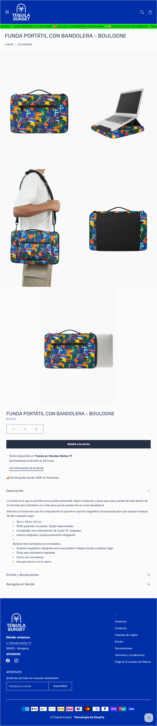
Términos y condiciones (130, 655)
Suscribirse (60, 686)
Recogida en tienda (20, 584)
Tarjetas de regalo (126, 635)
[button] (8, 12)
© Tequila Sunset (61, 717)
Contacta (121, 628)
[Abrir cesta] (150, 12)
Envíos (119, 641)
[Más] (36, 429)
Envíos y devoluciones (22, 575)
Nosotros (120, 621)
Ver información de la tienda (26, 468)
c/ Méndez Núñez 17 (18, 643)
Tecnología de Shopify (89, 717)
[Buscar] (142, 12)
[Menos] (13, 429)
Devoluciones (123, 648)
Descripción (15, 491)
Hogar (9, 44)
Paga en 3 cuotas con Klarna (133, 661)
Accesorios (24, 44)
